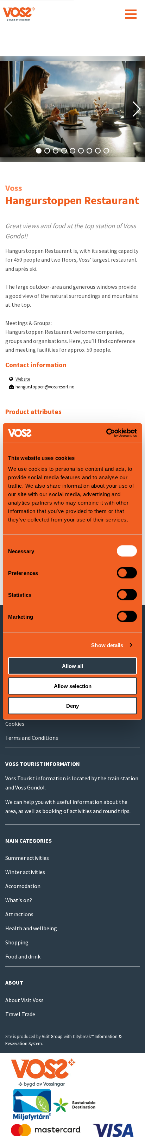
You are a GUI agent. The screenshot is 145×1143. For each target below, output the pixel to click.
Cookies (14, 723)
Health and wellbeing (31, 928)
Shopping (17, 942)
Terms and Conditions (31, 737)
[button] (39, 151)
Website (22, 379)
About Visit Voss (24, 1000)
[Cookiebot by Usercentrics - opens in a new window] (106, 433)
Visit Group (52, 1036)
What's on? (18, 900)
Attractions (19, 914)
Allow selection (73, 686)
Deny (72, 706)
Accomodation (22, 885)
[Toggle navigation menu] (131, 14)
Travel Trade (20, 1014)
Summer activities (27, 857)
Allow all (72, 666)
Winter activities (25, 871)
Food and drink (22, 956)
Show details (107, 645)
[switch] (127, 573)
